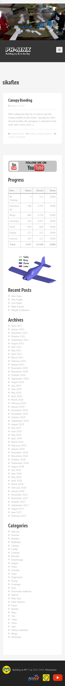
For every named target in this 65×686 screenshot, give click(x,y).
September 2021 (20, 339)
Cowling (15, 552)
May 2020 (16, 392)
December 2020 (19, 368)
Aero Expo (16, 296)
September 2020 (20, 378)
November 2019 (19, 413)
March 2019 (17, 441)
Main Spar (16, 598)
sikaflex (48, 133)
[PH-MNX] (18, 50)
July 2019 (16, 427)
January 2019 (17, 448)
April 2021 (16, 353)
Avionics (15, 535)
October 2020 (18, 375)
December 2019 (19, 410)
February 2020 (18, 403)
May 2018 (16, 477)
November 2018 (19, 456)
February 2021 (18, 361)
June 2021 (16, 346)
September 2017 (20, 505)
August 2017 (17, 508)
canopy (40, 133)
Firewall (15, 570)
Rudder (15, 608)
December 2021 (19, 332)
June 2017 (16, 512)
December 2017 (19, 494)
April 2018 (16, 480)
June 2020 (16, 389)
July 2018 (16, 470)
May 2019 (16, 434)
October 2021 (18, 336)
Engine (14, 563)
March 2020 (17, 399)
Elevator (15, 556)
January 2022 (17, 329)
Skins (13, 612)
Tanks (14, 619)
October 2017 (18, 501)
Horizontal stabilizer (21, 591)
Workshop (16, 637)
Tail (13, 615)
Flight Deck (16, 577)
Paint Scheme (18, 601)
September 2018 (20, 463)
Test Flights (17, 299)
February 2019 (18, 445)
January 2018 (17, 491)
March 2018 (17, 484)
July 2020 (16, 385)
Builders (15, 538)
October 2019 (18, 417)
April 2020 (16, 396)
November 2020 (19, 371)
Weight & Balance (20, 310)
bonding (32, 133)
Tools (14, 623)
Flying (14, 580)
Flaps (14, 573)
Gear (13, 587)
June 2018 (16, 473)
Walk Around (17, 306)
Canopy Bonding (20, 100)
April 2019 (16, 438)
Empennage (17, 559)
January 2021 (17, 364)
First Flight (16, 303)
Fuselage (15, 584)
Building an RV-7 (20, 669)
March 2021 (17, 357)
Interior (15, 594)
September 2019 (20, 420)
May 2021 (16, 350)
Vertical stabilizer (19, 630)
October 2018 (18, 459)
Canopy (14, 133)
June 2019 (16, 431)
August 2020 (17, 382)
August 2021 (17, 343)
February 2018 (18, 487)
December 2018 (19, 452)
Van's (13, 626)
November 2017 (19, 498)
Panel (14, 605)
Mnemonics (50, 669)
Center (14, 549)
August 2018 (17, 466)
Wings (14, 633)
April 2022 (16, 325)
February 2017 (18, 515)
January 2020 (17, 406)
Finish (21, 133)
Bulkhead (15, 542)
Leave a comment (17, 137)
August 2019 (17, 424)
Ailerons (15, 531)
